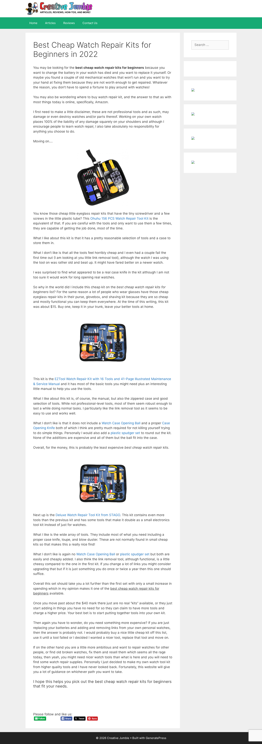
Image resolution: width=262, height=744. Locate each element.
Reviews (69, 23)
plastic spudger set (125, 433)
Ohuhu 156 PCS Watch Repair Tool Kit (119, 218)
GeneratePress (156, 738)
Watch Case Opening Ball (121, 423)
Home (33, 23)
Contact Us (89, 23)
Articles (50, 23)
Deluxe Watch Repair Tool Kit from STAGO (88, 515)
